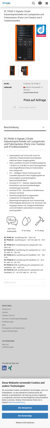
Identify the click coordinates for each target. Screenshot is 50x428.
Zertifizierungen (8, 322)
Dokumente (10, 282)
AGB (3, 325)
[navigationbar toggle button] (46, 3)
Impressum (6, 309)
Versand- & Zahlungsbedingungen (14, 319)
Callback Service (8, 315)
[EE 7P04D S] (25, 45)
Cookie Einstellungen (10, 331)
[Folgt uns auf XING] (10, 369)
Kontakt (5, 312)
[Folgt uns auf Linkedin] (4, 369)
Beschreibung (11, 127)
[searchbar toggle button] (33, 3)
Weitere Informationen (25, 423)
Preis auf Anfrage (35, 100)
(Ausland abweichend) (30, 92)
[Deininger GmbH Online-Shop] (5, 3)
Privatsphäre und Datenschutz (13, 328)
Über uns (5, 344)
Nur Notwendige (25, 416)
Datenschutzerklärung (16, 402)
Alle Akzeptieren (25, 408)
